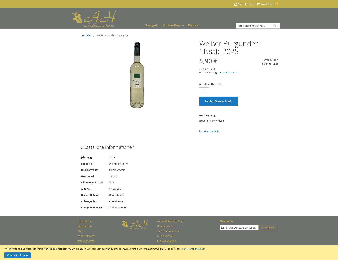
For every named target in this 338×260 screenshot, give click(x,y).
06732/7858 (166, 236)
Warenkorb (268, 4)
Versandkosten (227, 72)
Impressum (84, 221)
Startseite (85, 35)
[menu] (172, 25)
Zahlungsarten (86, 241)
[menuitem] (151, 25)
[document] (169, 252)
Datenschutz (84, 226)
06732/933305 (168, 241)
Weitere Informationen (193, 248)
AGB (79, 231)
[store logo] (85, 19)
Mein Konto (245, 4)
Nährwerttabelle (209, 131)
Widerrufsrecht (86, 236)
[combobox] (258, 26)
